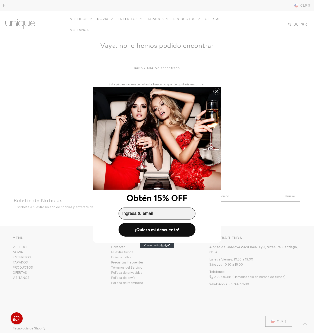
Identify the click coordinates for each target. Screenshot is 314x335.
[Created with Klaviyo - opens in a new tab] (157, 245)
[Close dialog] (216, 91)
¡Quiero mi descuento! (157, 229)
